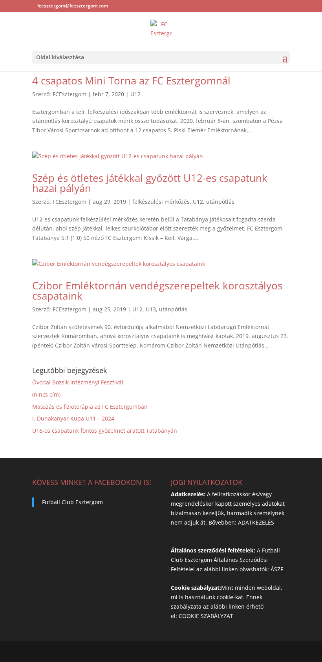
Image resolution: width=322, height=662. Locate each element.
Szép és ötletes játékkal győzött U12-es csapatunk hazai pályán (149, 183)
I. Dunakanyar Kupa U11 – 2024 (73, 418)
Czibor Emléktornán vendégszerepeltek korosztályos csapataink (157, 290)
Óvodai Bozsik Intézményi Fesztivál (77, 382)
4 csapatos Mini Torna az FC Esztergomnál (131, 80)
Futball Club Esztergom (72, 502)
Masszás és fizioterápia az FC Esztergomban (90, 406)
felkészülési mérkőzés (161, 201)
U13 (151, 309)
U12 (135, 94)
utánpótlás (220, 201)
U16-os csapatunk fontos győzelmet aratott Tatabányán (104, 430)
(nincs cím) (46, 394)
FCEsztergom (69, 94)
